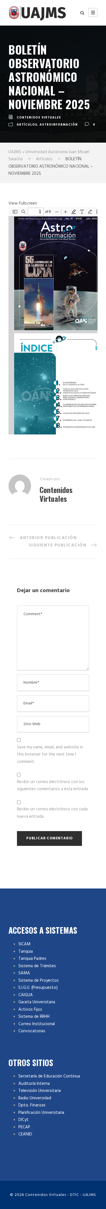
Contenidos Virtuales (39, 117)
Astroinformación (59, 124)
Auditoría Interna (34, 1083)
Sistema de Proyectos (38, 980)
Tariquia (25, 951)
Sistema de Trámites (37, 966)
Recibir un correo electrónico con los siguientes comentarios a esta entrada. (53, 786)
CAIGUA (25, 995)
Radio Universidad (34, 1098)
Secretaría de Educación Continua (49, 1076)
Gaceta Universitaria (36, 1002)
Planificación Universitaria (41, 1112)
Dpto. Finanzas (32, 1105)
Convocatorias (31, 1031)
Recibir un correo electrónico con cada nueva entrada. (52, 813)
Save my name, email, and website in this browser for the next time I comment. (50, 754)
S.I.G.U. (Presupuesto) (38, 987)
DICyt (23, 1119)
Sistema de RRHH (33, 1016)
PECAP (24, 1127)
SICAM (24, 944)
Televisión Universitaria (39, 1090)
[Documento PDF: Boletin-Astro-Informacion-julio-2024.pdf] (53, 320)
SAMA (24, 973)
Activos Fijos (30, 1009)
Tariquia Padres (32, 958)
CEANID (25, 1134)
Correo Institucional (36, 1024)
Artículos (27, 124)
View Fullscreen (22, 203)
